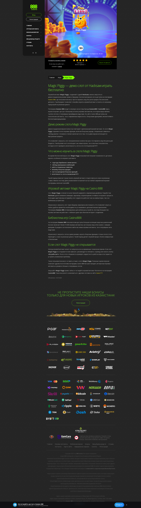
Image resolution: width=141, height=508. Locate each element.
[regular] (80, 60)
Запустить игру (80, 38)
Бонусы (28, 35)
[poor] (77, 60)
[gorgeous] (86, 60)
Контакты (29, 46)
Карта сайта (68, 447)
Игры (59, 77)
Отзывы (29, 42)
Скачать (94, 447)
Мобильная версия (32, 32)
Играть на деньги (104, 63)
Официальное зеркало (81, 447)
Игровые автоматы (32, 29)
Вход (33, 15)
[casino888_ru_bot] (36, 52)
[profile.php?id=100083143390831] (33, 52)
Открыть (119, 505)
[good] (83, 60)
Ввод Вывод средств (33, 39)
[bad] (74, 60)
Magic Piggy (68, 77)
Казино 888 (52, 99)
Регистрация (34, 19)
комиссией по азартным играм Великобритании (100, 468)
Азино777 (99, 273)
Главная (29, 25)
